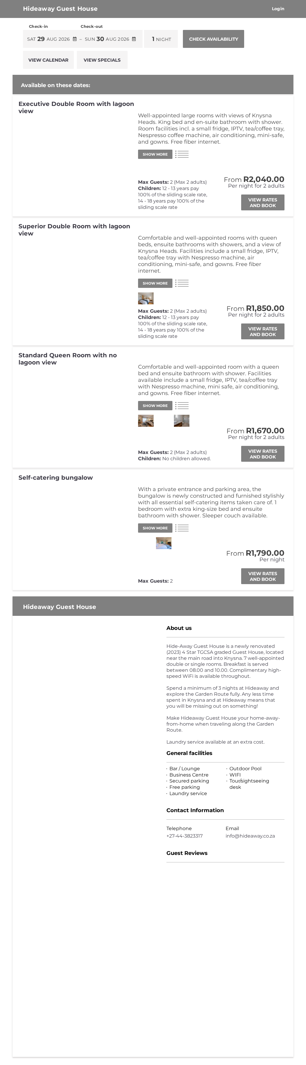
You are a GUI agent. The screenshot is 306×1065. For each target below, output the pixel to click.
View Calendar (48, 60)
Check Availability (213, 39)
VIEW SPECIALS (102, 60)
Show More (155, 154)
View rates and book (262, 202)
